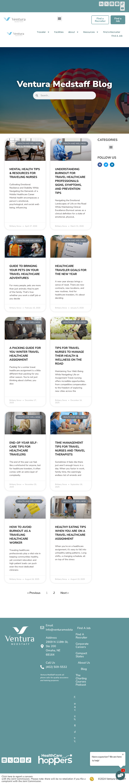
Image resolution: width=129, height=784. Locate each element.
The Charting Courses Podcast (81, 680)
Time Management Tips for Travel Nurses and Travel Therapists (70, 449)
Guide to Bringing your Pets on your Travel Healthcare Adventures (24, 272)
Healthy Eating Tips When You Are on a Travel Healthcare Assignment (70, 533)
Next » (64, 593)
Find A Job (84, 628)
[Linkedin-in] (101, 4)
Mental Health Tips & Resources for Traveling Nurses (24, 173)
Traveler (41, 32)
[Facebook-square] (111, 4)
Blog (84, 669)
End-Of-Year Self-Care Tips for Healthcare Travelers (23, 449)
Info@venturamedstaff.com (63, 630)
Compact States (81, 654)
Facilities (59, 32)
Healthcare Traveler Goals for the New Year (70, 270)
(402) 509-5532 (56, 667)
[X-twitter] (106, 4)
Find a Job (117, 35)
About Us (84, 663)
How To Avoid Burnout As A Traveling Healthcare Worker (20, 535)
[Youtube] (122, 8)
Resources (89, 32)
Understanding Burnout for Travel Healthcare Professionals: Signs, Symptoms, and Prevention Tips (70, 181)
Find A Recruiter (111, 32)
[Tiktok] (122, 4)
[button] (59, 18)
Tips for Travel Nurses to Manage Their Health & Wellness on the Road (69, 356)
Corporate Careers (82, 645)
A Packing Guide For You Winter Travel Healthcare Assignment (25, 354)
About (71, 32)
